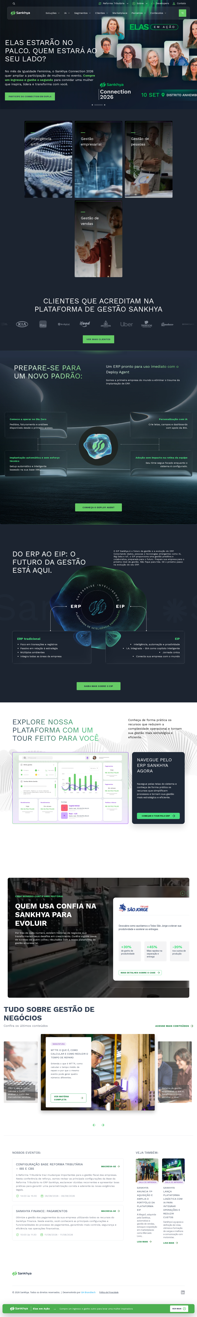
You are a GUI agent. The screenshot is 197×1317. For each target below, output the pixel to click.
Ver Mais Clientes (98, 339)
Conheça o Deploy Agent (98, 507)
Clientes (100, 13)
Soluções (51, 13)
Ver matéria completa (61, 1098)
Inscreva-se (108, 1166)
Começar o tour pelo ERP (156, 816)
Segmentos (81, 13)
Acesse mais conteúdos (172, 1025)
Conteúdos (156, 13)
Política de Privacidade (109, 1292)
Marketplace (120, 13)
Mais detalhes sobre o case (138, 972)
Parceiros (137, 13)
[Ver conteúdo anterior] (94, 1125)
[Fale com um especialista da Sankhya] (182, 13)
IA (65, 13)
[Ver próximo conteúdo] (103, 1125)
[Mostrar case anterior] (182, 893)
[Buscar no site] (14, 3)
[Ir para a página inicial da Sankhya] (22, 13)
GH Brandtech (88, 1292)
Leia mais (142, 1241)
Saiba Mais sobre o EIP (98, 686)
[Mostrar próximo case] (189, 893)
